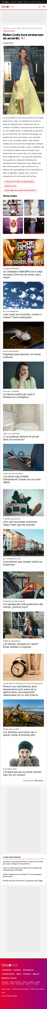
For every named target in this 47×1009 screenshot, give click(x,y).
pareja (37, 982)
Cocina (32, 2)
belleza (18, 982)
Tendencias (6, 970)
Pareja (44, 2)
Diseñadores (28, 970)
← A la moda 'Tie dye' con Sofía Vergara (19, 182)
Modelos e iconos (9, 978)
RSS (3, 993)
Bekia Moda (6, 28)
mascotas (5, 984)
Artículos (17, 970)
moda (12, 982)
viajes (36, 984)
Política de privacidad (20, 989)
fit (32, 984)
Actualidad (13, 2)
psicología (20, 984)
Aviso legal (6, 989)
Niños (19, 974)
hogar (27, 984)
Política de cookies (37, 989)
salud (12, 984)
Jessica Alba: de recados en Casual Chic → (20, 190)
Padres (38, 2)
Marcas (36, 974)
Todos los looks (10, 186)
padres (31, 982)
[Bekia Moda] (7, 6)
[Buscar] (39, 6)
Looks (14, 28)
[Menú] (44, 6)
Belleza (26, 2)
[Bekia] (5, 2)
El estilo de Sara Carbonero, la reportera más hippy (23, 881)
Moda (20, 2)
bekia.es (5, 982)
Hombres (27, 974)
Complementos (8, 974)
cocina (24, 982)
